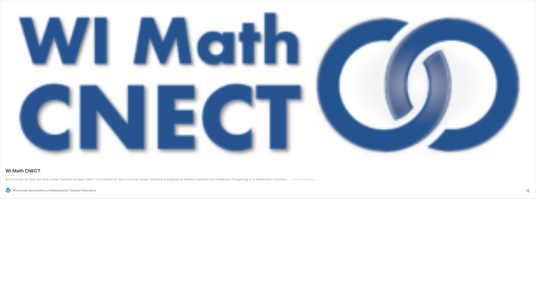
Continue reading (303, 179)
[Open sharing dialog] (528, 189)
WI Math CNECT (24, 170)
